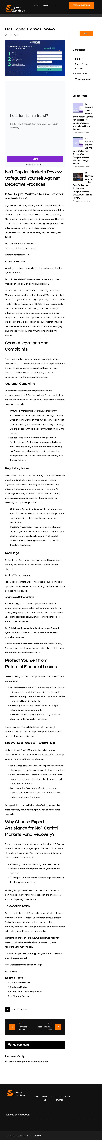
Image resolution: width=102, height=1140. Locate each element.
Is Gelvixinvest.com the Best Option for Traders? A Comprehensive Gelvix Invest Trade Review (83, 185)
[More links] (55, 5)
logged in (23, 1062)
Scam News (81, 74)
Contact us (29, 918)
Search (86, 33)
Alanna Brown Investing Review (26, 991)
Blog (77, 59)
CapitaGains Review (20, 982)
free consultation (50, 918)
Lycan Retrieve (29, 805)
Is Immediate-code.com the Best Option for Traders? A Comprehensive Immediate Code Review (83, 117)
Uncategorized (83, 79)
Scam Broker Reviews (19, 1009)
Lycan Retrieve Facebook (23, 965)
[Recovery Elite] (15, 8)
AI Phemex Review (19, 996)
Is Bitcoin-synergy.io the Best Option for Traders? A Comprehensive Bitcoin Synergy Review (83, 151)
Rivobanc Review (18, 987)
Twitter (13, 971)
